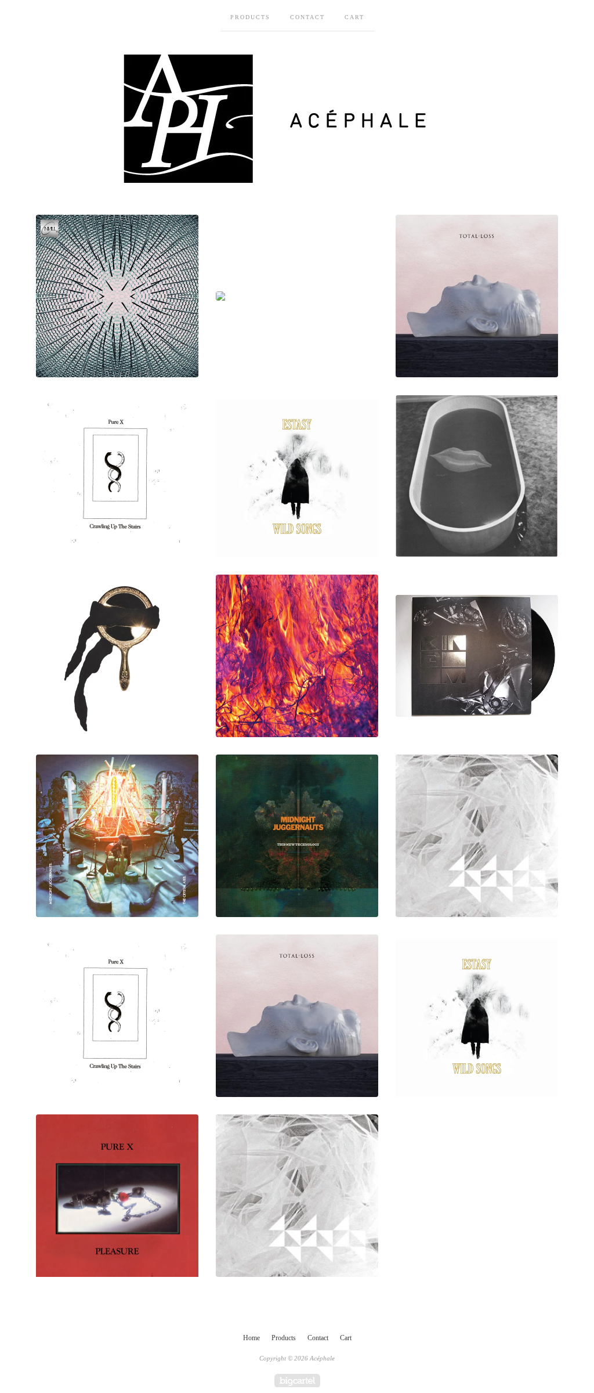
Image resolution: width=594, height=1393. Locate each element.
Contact (307, 17)
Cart (354, 17)
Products (250, 17)
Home (251, 1338)
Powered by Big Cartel (297, 1380)
